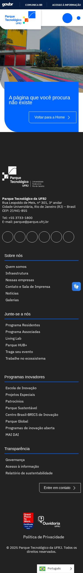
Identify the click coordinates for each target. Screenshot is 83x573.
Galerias (12, 300)
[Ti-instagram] (7, 236)
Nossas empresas (20, 280)
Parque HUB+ (16, 345)
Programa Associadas (23, 331)
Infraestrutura (17, 273)
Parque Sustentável (21, 408)
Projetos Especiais (20, 394)
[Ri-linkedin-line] (44, 236)
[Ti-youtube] (32, 236)
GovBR (7, 4)
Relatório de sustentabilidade (29, 473)
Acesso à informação (66, 4)
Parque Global (17, 421)
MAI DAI (12, 434)
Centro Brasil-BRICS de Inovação (32, 414)
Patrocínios (15, 401)
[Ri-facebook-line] (19, 236)
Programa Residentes (23, 325)
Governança (15, 459)
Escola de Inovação (21, 388)
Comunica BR (33, 4)
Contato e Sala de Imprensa (28, 286)
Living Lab (13, 338)
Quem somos (16, 266)
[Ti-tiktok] (56, 236)
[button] (78, 18)
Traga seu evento (19, 351)
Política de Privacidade (43, 536)
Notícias (12, 293)
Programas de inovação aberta (30, 428)
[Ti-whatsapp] (68, 236)
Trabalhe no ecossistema (26, 358)
